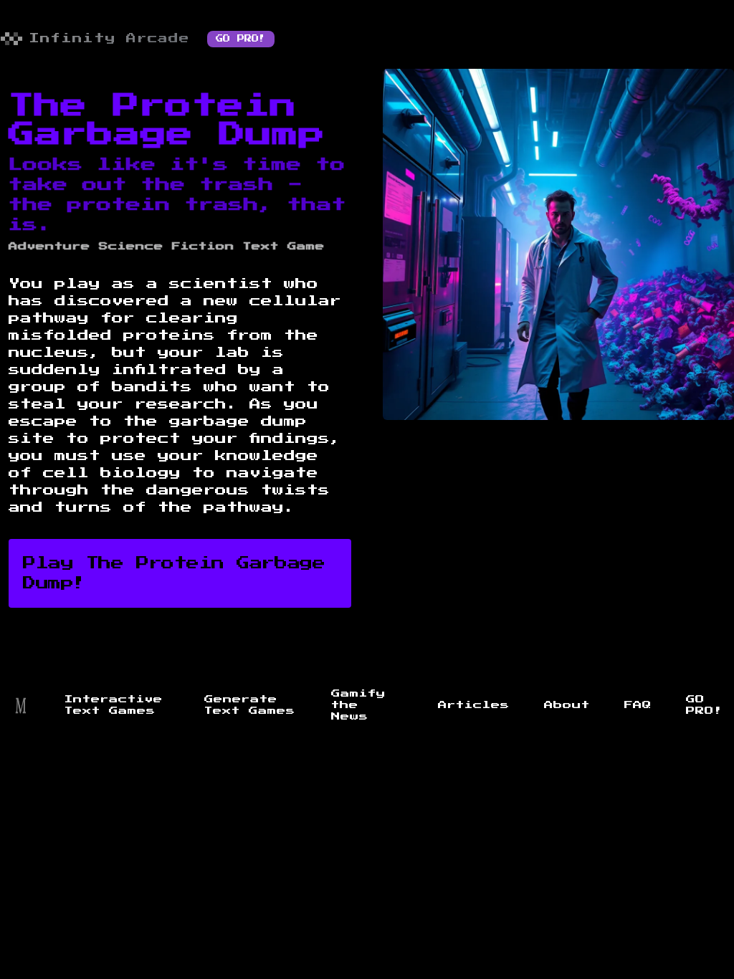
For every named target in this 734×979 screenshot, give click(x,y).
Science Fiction (166, 246)
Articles (474, 705)
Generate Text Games (249, 705)
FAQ (638, 705)
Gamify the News (358, 705)
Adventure (49, 246)
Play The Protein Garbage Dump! (174, 573)
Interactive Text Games (114, 705)
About (567, 705)
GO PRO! (241, 38)
